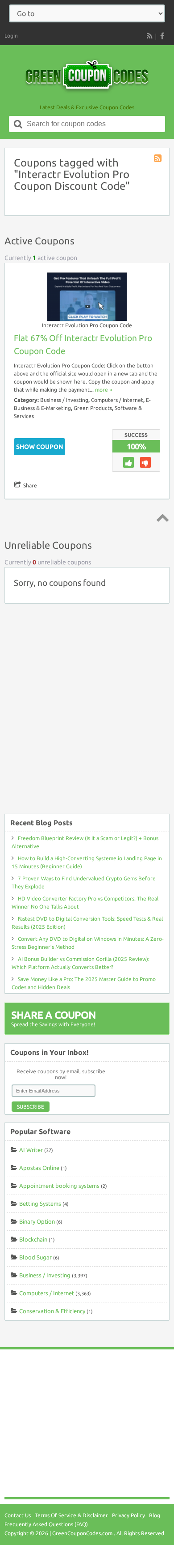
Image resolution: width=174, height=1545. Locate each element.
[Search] (18, 124)
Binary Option (37, 1221)
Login (11, 35)
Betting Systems (40, 1203)
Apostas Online (39, 1168)
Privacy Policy (128, 1515)
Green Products (93, 408)
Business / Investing (64, 400)
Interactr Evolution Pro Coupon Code (87, 325)
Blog (154, 1515)
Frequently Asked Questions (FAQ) (46, 1524)
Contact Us (17, 1515)
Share (30, 485)
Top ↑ (161, 517)
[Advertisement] (87, 713)
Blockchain (33, 1239)
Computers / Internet (117, 400)
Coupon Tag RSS (158, 158)
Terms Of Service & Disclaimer (71, 1515)
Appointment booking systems (59, 1185)
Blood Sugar (35, 1257)
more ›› (103, 390)
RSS (149, 35)
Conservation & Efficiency (52, 1311)
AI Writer (31, 1150)
